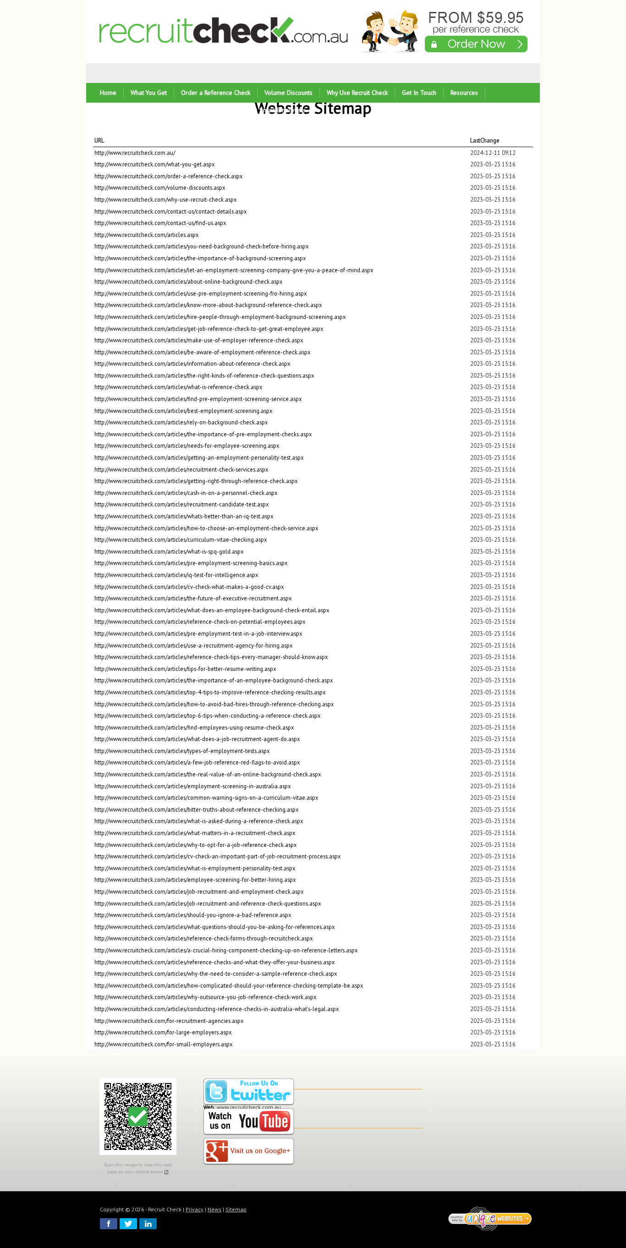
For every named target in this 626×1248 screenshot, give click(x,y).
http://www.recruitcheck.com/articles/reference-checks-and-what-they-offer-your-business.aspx (214, 962)
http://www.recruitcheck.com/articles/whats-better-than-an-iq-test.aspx (183, 516)
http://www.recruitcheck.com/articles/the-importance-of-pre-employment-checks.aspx (203, 434)
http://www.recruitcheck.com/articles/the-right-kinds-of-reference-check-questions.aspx (204, 375)
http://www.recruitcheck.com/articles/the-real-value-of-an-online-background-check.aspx (207, 774)
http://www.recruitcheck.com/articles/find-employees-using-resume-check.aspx (194, 727)
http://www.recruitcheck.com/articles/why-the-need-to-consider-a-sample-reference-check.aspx (215, 973)
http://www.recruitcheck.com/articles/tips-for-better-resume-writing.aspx (185, 668)
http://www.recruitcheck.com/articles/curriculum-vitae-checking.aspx (180, 539)
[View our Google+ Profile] (249, 1152)
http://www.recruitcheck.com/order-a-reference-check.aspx (168, 176)
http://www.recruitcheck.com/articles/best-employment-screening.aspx (183, 410)
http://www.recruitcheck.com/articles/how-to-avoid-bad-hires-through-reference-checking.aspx (214, 704)
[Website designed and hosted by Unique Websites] (490, 1218)
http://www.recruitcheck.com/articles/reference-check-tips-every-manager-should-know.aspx (211, 656)
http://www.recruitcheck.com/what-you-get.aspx (154, 164)
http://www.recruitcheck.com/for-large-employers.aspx (162, 1032)
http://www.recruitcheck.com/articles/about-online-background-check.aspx (188, 281)
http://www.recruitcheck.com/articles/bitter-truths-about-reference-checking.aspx (196, 809)
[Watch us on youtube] (249, 1122)
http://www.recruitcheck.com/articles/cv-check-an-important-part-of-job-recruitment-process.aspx (217, 856)
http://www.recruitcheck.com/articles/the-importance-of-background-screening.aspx (200, 258)
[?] (166, 1172)
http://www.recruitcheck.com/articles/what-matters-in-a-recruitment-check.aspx (194, 832)
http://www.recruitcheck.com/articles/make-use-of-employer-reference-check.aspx (198, 340)
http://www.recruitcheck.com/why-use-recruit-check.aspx (165, 199)
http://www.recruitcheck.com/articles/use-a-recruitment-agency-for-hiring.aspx (193, 645)
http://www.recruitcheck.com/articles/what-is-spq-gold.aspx (168, 551)
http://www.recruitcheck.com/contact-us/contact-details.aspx (170, 211)
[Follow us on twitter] (249, 1092)
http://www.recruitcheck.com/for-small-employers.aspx (163, 1044)
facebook (108, 1223)
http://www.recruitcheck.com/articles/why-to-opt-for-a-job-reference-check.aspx (195, 844)
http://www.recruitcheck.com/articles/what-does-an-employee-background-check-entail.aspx (211, 610)
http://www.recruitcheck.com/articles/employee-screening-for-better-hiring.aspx (195, 879)
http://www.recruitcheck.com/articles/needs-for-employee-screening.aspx (186, 445)
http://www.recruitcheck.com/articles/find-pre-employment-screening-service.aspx (198, 398)
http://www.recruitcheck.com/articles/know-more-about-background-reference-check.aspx (208, 304)
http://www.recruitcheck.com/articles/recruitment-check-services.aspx (181, 469)
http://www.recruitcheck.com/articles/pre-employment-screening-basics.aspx (190, 562)
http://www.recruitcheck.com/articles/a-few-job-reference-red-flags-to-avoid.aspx (197, 762)
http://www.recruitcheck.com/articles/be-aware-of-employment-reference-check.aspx (202, 352)
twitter (128, 1223)
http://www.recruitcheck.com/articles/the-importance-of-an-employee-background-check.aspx (213, 680)
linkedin (148, 1223)
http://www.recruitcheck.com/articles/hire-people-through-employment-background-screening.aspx (220, 316)
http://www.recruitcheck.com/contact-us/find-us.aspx (160, 222)
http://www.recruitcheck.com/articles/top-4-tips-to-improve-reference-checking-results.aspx (209, 692)
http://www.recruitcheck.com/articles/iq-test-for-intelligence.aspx (176, 574)
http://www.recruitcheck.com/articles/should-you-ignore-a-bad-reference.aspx (192, 914)
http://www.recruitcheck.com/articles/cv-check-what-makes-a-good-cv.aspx (189, 586)
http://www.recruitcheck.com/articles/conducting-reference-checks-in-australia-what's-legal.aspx (216, 1008)
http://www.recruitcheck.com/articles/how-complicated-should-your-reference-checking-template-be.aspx (228, 985)
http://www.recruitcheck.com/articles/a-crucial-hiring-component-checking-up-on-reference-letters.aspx (225, 950)
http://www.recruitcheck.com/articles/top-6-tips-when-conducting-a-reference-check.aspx (207, 715)
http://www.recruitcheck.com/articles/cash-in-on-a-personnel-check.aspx (185, 492)
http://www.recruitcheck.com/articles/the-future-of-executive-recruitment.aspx (192, 598)
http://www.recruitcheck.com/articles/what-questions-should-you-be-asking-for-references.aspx (214, 926)
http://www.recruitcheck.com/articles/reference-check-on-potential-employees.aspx (199, 621)
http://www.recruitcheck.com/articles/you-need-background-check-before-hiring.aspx (201, 246)
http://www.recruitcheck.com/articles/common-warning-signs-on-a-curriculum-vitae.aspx (206, 797)
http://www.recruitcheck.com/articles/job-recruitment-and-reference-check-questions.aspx (207, 903)
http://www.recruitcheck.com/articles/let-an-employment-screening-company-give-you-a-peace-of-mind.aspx (233, 270)
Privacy (194, 1209)
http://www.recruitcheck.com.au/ (134, 152)
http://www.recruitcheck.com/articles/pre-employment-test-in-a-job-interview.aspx (198, 633)
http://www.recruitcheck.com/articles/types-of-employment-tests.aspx (181, 750)
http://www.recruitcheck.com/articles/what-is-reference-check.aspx (178, 386)
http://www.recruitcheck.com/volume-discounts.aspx (159, 187)
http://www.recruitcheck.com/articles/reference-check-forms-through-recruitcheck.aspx (203, 938)
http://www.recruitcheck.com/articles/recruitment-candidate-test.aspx (181, 504)
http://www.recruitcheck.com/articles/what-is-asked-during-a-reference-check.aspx (198, 821)
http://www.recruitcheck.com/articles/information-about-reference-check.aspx (192, 363)
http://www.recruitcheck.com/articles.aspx (146, 234)
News (214, 1209)
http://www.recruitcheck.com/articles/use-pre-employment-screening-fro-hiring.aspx (200, 293)
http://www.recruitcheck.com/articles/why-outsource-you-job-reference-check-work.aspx (205, 997)
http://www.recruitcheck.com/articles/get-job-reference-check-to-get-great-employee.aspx (208, 328)
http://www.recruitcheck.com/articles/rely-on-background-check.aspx (181, 422)
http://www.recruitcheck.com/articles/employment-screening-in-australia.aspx (192, 786)
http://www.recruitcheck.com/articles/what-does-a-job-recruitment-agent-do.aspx (197, 738)
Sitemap (236, 1209)
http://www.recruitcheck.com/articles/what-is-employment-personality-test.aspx (194, 868)
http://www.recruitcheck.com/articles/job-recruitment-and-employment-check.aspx (198, 891)
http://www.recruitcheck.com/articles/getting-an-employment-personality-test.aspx (198, 457)
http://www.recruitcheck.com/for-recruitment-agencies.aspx (168, 1020)
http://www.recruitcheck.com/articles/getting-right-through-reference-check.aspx (195, 480)
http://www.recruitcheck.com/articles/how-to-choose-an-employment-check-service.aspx (206, 528)
